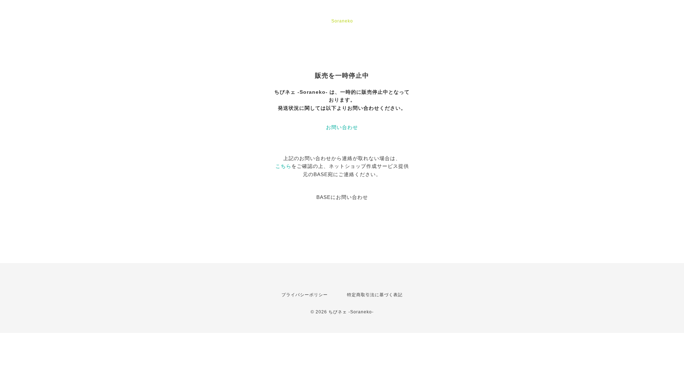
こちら (283, 166)
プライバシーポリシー (304, 294)
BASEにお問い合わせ (342, 197)
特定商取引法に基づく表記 (375, 294)
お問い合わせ (342, 127)
